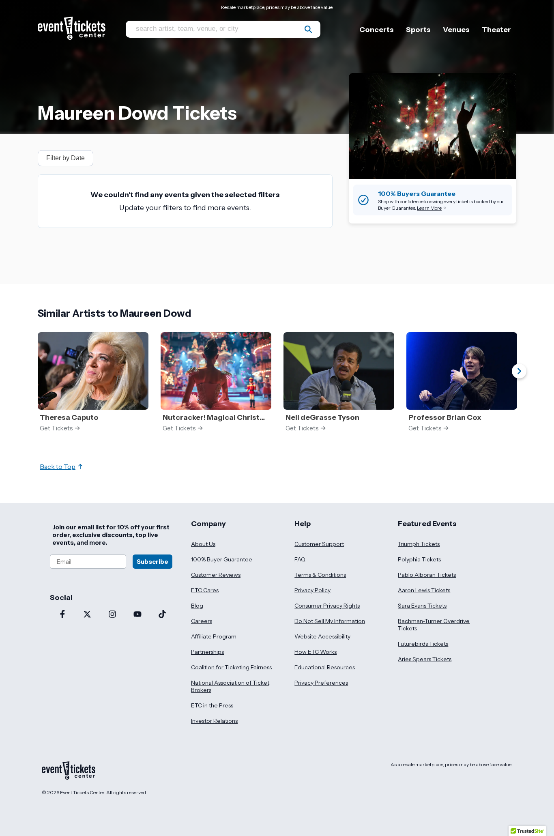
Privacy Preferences (321, 682)
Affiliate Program (213, 636)
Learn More (429, 208)
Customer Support (319, 544)
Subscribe (152, 561)
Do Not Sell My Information (329, 621)
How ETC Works (315, 651)
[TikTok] (162, 615)
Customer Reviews (215, 574)
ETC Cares (205, 590)
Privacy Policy (312, 590)
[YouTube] (137, 615)
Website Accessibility (322, 636)
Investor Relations (214, 720)
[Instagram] (112, 615)
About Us (203, 544)
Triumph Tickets (419, 544)
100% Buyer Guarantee (221, 559)
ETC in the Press (212, 705)
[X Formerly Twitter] (87, 615)
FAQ (299, 559)
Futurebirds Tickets (423, 643)
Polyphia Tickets (419, 559)
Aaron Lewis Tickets (424, 590)
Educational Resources (324, 667)
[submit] (308, 29)
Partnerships (207, 651)
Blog (197, 605)
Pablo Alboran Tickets (427, 574)
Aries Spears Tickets (424, 659)
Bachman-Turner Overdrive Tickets (434, 624)
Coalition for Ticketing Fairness (231, 667)
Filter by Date (65, 158)
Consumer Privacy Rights (327, 605)
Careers (201, 621)
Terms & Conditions (320, 574)
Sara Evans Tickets (422, 605)
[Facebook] (62, 615)
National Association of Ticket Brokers (230, 686)
